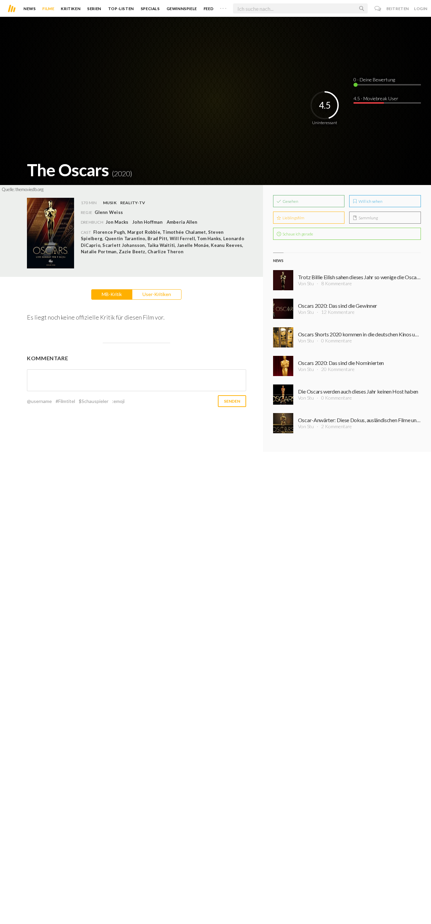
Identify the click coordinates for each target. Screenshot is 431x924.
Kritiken (70, 8)
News (30, 8)
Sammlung (368, 217)
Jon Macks (117, 222)
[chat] (378, 8)
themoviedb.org (29, 189)
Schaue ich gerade (297, 233)
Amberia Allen (182, 222)
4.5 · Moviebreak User (376, 98)
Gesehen (290, 201)
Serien (94, 8)
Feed (208, 8)
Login (421, 8)
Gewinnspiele (182, 8)
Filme (48, 8)
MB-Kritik (112, 294)
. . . (223, 7)
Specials (150, 8)
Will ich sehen (370, 201)
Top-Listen (121, 8)
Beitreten (398, 8)
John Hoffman (147, 222)
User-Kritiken (156, 294)
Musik (110, 202)
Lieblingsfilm (293, 217)
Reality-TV (132, 202)
